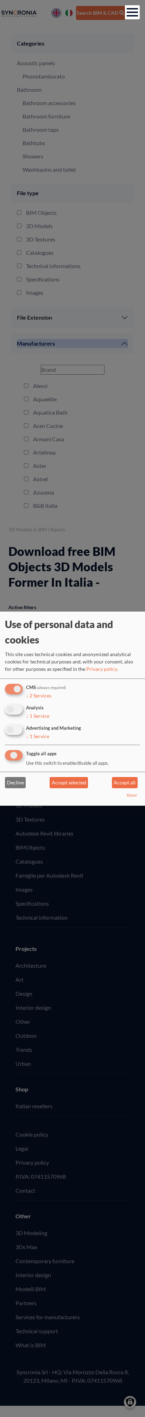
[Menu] (132, 12)
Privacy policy (101, 669)
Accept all (124, 782)
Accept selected (69, 782)
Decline (15, 782)
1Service (37, 716)
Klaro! (132, 795)
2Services (38, 696)
